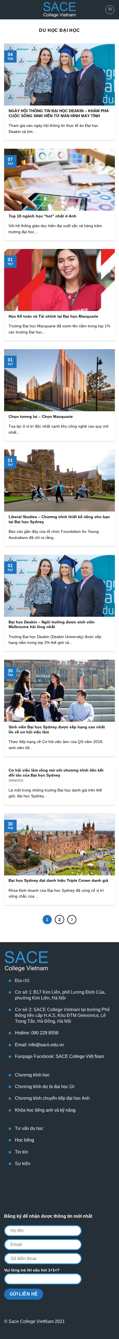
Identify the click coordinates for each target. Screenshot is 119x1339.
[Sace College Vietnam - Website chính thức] (59, 9)
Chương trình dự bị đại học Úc (45, 1086)
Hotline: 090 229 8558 (36, 1032)
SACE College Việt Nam (80, 1056)
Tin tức (22, 1152)
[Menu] (109, 9)
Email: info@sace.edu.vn (39, 1044)
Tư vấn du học (29, 1128)
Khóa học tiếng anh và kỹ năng (45, 1110)
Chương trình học (32, 1075)
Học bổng (24, 1140)
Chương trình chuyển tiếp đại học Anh (52, 1098)
